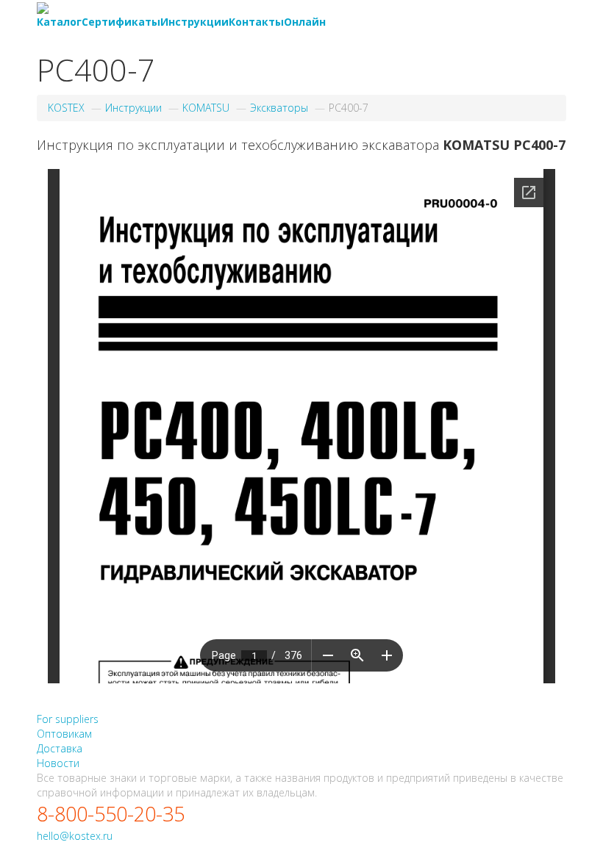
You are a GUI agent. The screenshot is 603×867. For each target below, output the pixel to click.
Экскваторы (279, 108)
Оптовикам (64, 734)
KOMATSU (205, 108)
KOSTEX (66, 108)
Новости (58, 763)
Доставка (59, 748)
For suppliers (68, 719)
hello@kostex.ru (75, 836)
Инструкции (133, 108)
